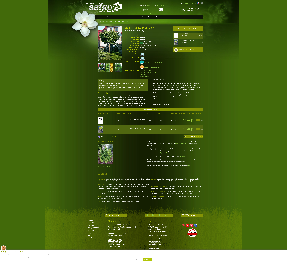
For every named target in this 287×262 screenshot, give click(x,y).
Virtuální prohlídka (156, 215)
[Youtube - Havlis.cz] (188, 226)
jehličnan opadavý (145, 70)
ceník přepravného (181, 144)
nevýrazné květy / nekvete (148, 72)
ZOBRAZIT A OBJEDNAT (187, 50)
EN (202, 3)
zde (189, 165)
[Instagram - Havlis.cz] (192, 226)
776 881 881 (149, 5)
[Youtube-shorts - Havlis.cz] (183, 226)
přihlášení (193, 3)
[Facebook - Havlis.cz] (196, 226)
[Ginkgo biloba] (105, 154)
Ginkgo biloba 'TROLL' (104, 167)
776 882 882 (160, 5)
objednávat (182, 156)
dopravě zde (163, 153)
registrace (186, 3)
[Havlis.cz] (103, 7)
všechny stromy (144, 76)
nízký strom (143, 74)
